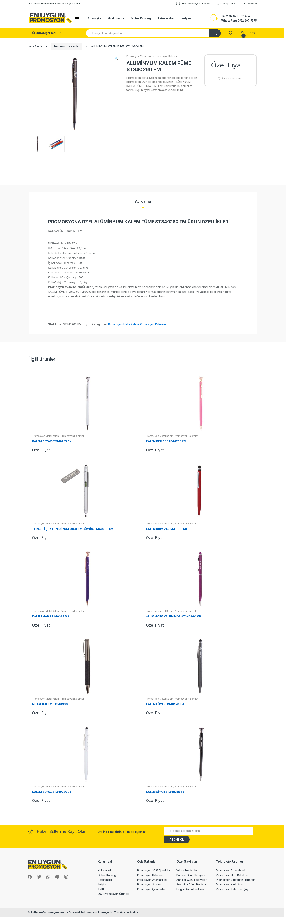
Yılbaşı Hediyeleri (187, 870)
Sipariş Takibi (228, 3)
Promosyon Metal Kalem (140, 56)
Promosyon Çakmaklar (151, 889)
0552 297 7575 (239, 20)
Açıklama (143, 201)
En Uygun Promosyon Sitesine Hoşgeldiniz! (54, 3)
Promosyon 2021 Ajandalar (153, 870)
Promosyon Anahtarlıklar (152, 879)
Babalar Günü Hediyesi (190, 875)
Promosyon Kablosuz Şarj (232, 889)
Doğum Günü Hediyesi (190, 889)
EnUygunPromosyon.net (47, 912)
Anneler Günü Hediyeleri (191, 879)
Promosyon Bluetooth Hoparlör (235, 879)
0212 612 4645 (236, 16)
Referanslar (166, 18)
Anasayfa (94, 18)
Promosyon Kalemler (67, 46)
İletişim (186, 18)
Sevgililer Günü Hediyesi (191, 884)
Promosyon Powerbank (231, 870)
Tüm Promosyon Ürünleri (195, 3)
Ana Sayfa (35, 46)
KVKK (101, 889)
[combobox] (148, 33)
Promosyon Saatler (149, 884)
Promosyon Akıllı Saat (229, 884)
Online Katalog (141, 18)
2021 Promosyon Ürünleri (113, 893)
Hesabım (252, 3)
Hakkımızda (116, 18)
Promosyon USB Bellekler (232, 875)
